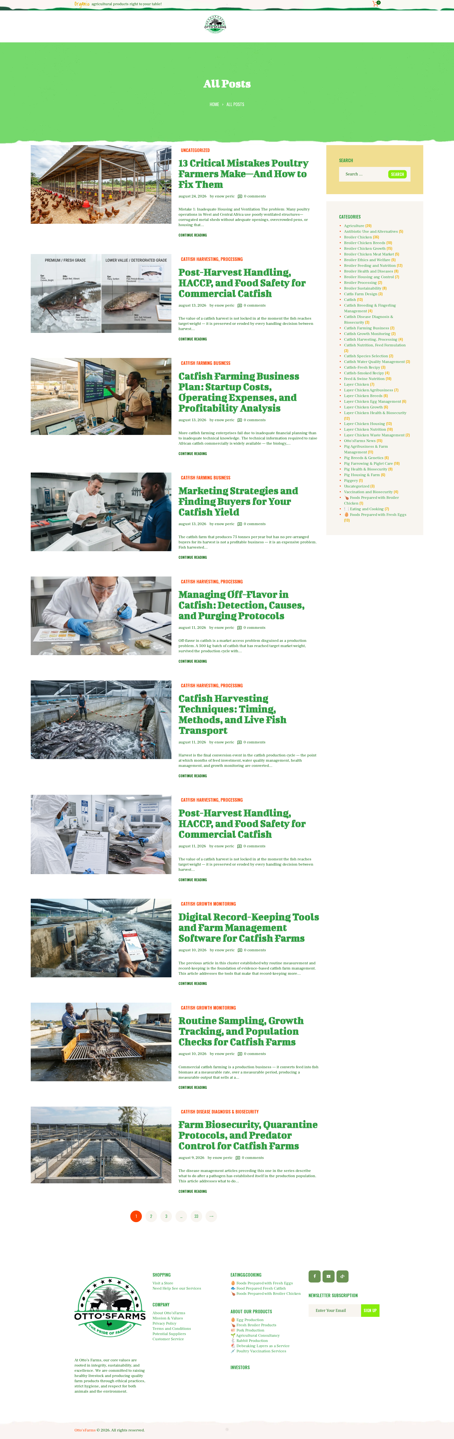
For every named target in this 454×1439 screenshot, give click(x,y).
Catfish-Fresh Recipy (362, 367)
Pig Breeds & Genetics (364, 457)
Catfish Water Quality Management (374, 361)
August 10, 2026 (192, 950)
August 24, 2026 (192, 196)
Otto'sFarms (85, 1430)
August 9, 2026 (191, 1157)
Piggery (351, 480)
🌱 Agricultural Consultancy (255, 1335)
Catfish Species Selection (366, 356)
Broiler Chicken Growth (365, 248)
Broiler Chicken (358, 237)
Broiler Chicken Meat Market (369, 254)
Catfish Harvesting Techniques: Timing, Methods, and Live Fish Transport (233, 714)
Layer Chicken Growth (363, 407)
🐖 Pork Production (247, 1330)
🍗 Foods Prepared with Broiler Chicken (266, 1293)
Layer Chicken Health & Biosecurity (375, 413)
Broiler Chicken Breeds (364, 243)
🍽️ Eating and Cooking (364, 509)
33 (197, 1216)
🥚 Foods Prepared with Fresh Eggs (375, 514)
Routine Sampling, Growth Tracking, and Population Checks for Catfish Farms (241, 1031)
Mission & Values (168, 1318)
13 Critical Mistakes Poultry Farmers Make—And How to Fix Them (244, 173)
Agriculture (354, 225)
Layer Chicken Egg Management (372, 401)
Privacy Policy (164, 1323)
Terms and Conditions (172, 1328)
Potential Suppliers (169, 1333)
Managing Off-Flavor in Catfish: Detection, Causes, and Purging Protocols (242, 605)
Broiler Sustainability (362, 288)
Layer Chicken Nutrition (365, 429)
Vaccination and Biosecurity (368, 492)
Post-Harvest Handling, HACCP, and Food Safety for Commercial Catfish (242, 283)
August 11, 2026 (192, 627)
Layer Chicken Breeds (363, 395)
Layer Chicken (356, 384)
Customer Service (168, 1339)
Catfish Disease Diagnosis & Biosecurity (220, 1111)
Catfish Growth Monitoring (208, 904)
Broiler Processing (360, 282)
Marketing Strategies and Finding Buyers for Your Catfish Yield (238, 501)
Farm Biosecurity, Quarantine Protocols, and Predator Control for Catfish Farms (248, 1135)
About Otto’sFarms (169, 1313)
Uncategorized (195, 150)
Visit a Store (163, 1283)
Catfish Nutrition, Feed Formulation (375, 345)
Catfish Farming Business (205, 363)
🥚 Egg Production (247, 1320)
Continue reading (193, 234)
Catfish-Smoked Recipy (364, 373)
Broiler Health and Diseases (368, 271)
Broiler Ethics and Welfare (367, 260)
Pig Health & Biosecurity (365, 469)
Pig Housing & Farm (362, 475)
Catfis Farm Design (360, 294)
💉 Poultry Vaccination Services (258, 1351)
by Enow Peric (223, 196)
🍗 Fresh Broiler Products (253, 1325)
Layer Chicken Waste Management (374, 435)
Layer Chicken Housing (364, 423)
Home (214, 104)
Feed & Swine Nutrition (364, 378)
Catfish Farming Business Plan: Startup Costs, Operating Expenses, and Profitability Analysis (239, 392)
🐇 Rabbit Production (249, 1340)
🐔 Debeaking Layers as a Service (260, 1346)
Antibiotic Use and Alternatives (371, 231)
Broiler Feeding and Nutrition (370, 265)
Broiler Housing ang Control (369, 277)
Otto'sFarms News (360, 440)
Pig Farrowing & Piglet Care (368, 463)
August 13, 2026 (192, 305)
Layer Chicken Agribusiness (368, 390)
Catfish (350, 299)
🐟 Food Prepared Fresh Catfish (258, 1288)
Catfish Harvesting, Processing (212, 259)
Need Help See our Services (177, 1288)
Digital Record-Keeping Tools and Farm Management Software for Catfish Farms (249, 927)
